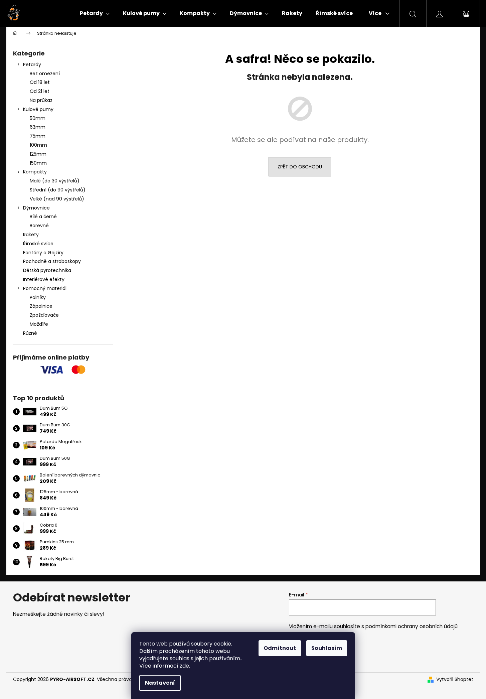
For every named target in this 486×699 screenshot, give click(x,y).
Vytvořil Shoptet (454, 679)
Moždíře (39, 324)
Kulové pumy (38, 109)
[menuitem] (94, 13)
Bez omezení (45, 73)
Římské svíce (38, 243)
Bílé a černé (43, 216)
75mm (37, 136)
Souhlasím (326, 648)
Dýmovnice (36, 207)
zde (184, 666)
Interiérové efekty (43, 279)
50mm (37, 118)
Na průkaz (41, 100)
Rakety (31, 234)
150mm (38, 163)
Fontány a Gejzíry (43, 252)
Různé (30, 333)
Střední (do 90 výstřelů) (58, 189)
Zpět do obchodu (300, 166)
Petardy (32, 64)
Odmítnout (280, 648)
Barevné (39, 225)
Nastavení (160, 683)
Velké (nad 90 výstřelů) (57, 198)
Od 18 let (40, 82)
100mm (38, 145)
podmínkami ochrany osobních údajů (411, 626)
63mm (37, 127)
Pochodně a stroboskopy (52, 261)
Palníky (38, 297)
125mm (38, 154)
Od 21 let (39, 91)
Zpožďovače (44, 315)
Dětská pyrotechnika (47, 270)
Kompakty (35, 171)
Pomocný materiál (44, 288)
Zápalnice (41, 306)
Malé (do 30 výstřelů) (54, 180)
